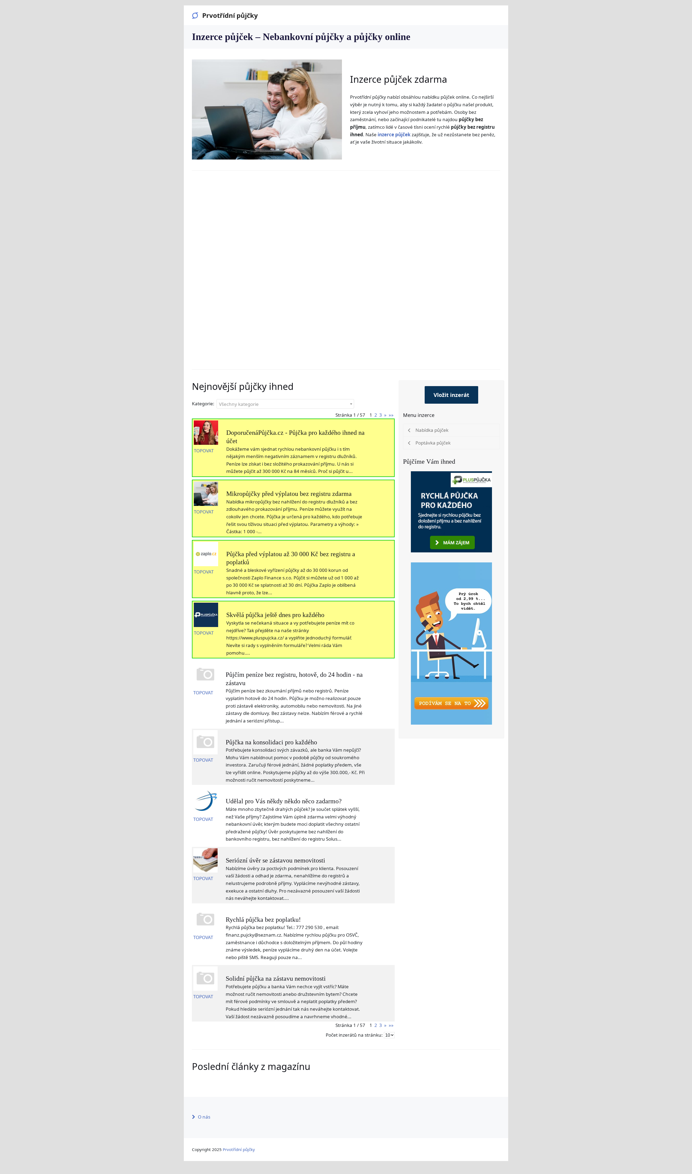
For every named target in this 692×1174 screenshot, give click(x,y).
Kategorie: (203, 403)
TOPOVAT (204, 450)
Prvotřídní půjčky (230, 15)
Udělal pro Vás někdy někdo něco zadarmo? (284, 801)
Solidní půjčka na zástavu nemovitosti (276, 978)
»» (391, 415)
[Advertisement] (346, 266)
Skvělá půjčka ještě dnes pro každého (275, 614)
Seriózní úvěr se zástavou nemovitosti (275, 860)
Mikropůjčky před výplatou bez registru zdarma (289, 493)
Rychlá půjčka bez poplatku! (263, 919)
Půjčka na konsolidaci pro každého (271, 742)
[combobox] (285, 404)
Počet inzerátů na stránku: (354, 1035)
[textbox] (285, 404)
